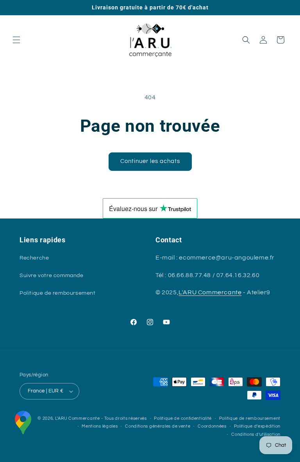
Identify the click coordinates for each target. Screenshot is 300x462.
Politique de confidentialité (183, 418)
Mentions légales (100, 426)
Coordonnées (212, 426)
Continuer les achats (150, 161)
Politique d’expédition (257, 426)
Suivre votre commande (52, 275)
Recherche (34, 258)
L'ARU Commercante (210, 292)
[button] (16, 39)
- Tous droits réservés (123, 418)
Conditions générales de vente (157, 426)
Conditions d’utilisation (255, 434)
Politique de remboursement (58, 293)
